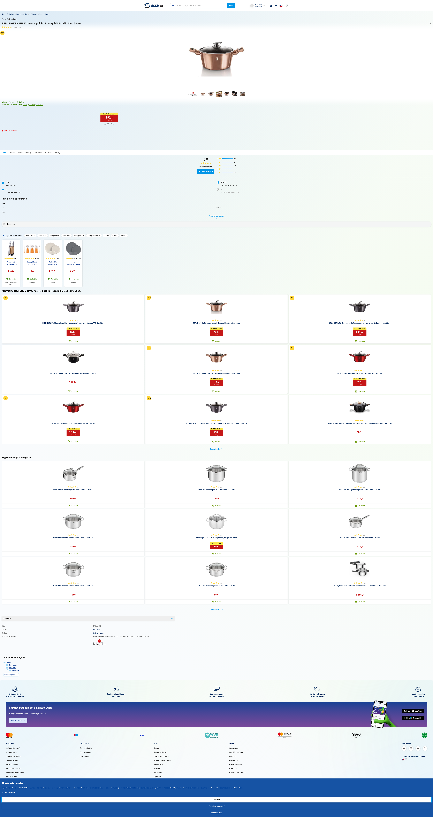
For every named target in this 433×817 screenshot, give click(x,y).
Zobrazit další (215, 449)
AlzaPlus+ (232, 756)
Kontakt (157, 748)
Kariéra (157, 768)
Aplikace (157, 776)
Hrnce (47, 14)
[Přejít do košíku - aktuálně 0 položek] (287, 5)
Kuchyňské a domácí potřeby (17, 14)
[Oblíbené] (276, 5)
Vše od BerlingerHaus (9, 19)
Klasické (12, 668)
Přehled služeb (11, 776)
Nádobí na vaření (36, 14)
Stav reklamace (85, 752)
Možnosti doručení (13, 748)
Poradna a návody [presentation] (24, 153)
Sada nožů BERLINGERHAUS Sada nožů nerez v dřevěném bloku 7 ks (11, 263)
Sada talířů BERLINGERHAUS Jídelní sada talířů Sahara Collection (52, 263)
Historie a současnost (162, 760)
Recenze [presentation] (12, 153)
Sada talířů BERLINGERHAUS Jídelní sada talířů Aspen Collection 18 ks (73, 263)
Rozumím (216, 800)
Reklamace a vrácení (13, 756)
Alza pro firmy (234, 748)
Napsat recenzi (207, 171)
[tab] (4, 152)
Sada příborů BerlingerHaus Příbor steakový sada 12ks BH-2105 (32, 263)
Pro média (158, 772)
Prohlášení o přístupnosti (15, 772)
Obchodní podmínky (13, 768)
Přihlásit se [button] (258, 6)
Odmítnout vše (216, 813)
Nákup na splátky (12, 764)
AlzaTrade (232, 768)
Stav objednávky (86, 748)
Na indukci (13, 665)
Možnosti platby (11, 752)
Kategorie (7, 618)
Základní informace (161, 756)
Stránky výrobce (98, 633)
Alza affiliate (233, 760)
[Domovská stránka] (3, 14)
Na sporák (16, 670)
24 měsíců (96, 629)
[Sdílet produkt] (429, 23)
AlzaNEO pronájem (236, 752)
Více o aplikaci (16, 720)
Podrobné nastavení (216, 806)
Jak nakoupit (84, 756)
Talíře (52, 282)
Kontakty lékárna (160, 752)
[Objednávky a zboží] (271, 5)
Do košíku (74, 341)
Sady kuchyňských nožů (11, 283)
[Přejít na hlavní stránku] (153, 5)
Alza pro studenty (235, 764)
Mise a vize (158, 764)
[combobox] (198, 5)
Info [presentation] (4, 153)
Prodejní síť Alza (12, 760)
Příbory (32, 282)
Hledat (231, 6)
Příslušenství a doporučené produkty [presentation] (47, 153)
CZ (406, 759)
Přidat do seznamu (10, 131)
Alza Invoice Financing (237, 772)
